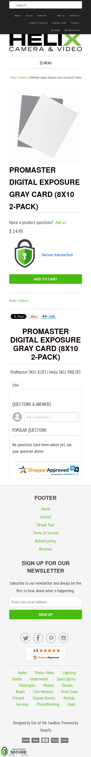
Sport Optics (66, 679)
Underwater (39, 679)
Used (71, 704)
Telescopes (26, 685)
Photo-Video (44, 672)
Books (20, 691)
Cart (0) (61, 16)
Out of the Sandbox (45, 723)
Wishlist (42, 16)
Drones (67, 685)
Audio (22, 672)
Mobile (48, 685)
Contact (75, 23)
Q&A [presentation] (15, 385)
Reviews (55, 30)
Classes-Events (44, 698)
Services (22, 704)
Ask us (60, 222)
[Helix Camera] (45, 43)
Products (22, 77)
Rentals (69, 698)
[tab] (15, 385)
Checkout (75, 16)
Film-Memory (43, 691)
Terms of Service (38, 23)
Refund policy (72, 30)
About (18, 16)
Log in (29, 16)
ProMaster (23, 301)
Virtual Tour (59, 23)
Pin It (34, 316)
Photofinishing (48, 704)
